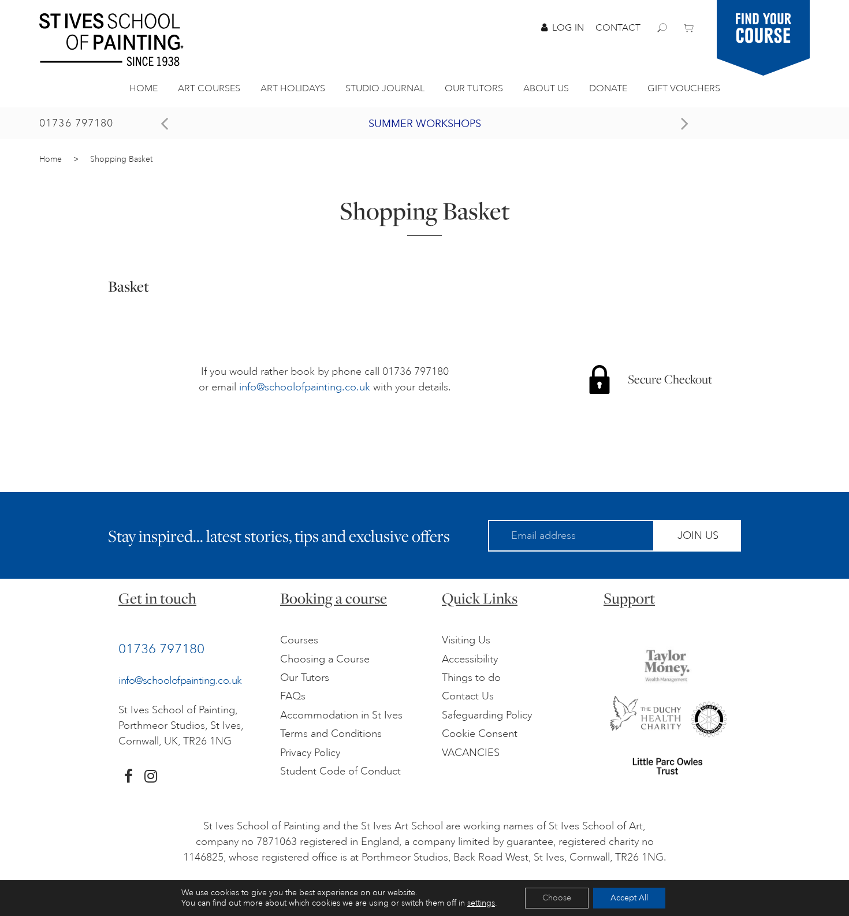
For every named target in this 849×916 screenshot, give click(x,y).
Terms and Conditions (331, 733)
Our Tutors (474, 88)
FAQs (293, 696)
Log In (568, 27)
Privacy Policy (310, 752)
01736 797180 (76, 123)
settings (481, 903)
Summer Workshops (424, 123)
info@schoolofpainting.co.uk (304, 387)
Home (143, 88)
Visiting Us (466, 640)
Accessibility (470, 659)
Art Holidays (292, 88)
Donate (608, 88)
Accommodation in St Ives (341, 715)
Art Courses (209, 88)
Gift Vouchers (683, 88)
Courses (299, 640)
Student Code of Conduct (340, 771)
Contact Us (468, 696)
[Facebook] (128, 776)
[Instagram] (151, 776)
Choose (556, 898)
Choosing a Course (325, 659)
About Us (546, 88)
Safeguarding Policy (487, 715)
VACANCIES (471, 752)
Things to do (471, 677)
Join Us (697, 535)
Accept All (629, 898)
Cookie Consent (479, 733)
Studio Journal (385, 88)
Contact (618, 27)
